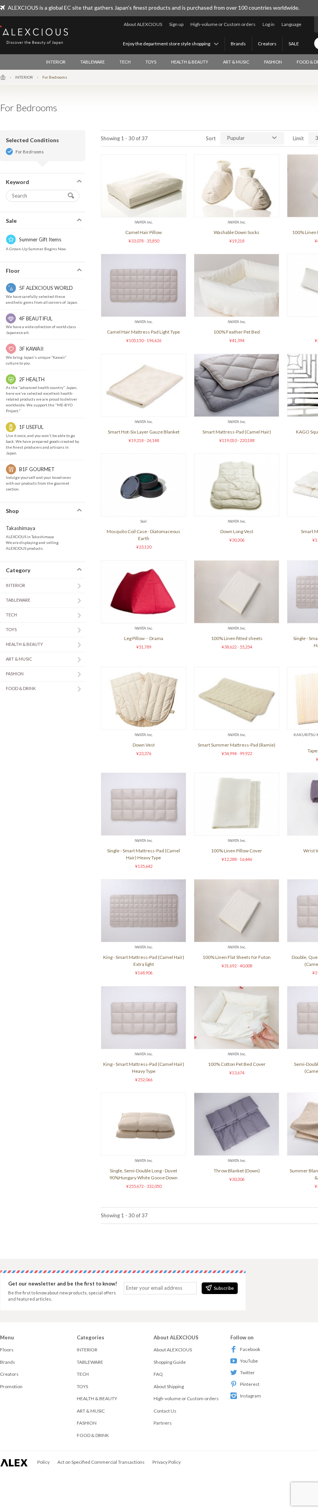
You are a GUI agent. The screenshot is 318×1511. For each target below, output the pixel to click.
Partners (163, 1423)
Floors (7, 1350)
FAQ (158, 1374)
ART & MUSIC (236, 61)
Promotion (11, 1386)
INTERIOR (56, 61)
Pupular (236, 138)
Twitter (247, 1372)
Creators (267, 43)
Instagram (250, 1396)
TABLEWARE (92, 61)
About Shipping (169, 1386)
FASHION (273, 61)
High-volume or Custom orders (223, 24)
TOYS (150, 61)
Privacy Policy (166, 1462)
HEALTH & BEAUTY (189, 61)
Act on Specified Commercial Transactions (101, 1462)
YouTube (249, 1361)
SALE (294, 43)
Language (291, 24)
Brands (238, 43)
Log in (269, 24)
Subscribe (224, 1288)
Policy (43, 1462)
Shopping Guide (170, 1362)
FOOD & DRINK (21, 688)
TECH (125, 61)
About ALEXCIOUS (143, 24)
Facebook (250, 1349)
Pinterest (249, 1384)
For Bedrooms (30, 151)
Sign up (176, 24)
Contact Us (165, 1411)
